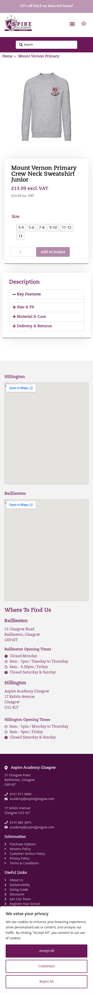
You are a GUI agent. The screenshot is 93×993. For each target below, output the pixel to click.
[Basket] (84, 23)
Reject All (46, 982)
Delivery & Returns (34, 326)
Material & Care (31, 317)
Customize (46, 966)
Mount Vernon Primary (38, 56)
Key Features (29, 294)
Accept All (46, 951)
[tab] (46, 294)
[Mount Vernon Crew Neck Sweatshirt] (46, 107)
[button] (72, 24)
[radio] (21, 227)
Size (15, 217)
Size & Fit (25, 307)
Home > (9, 56)
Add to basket (53, 252)
